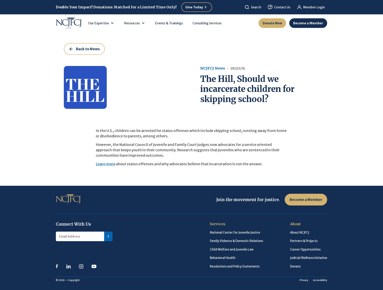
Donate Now (272, 23)
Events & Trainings (169, 23)
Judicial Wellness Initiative (308, 258)
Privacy (304, 280)
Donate (295, 266)
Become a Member (308, 23)
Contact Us (282, 7)
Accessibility (320, 280)
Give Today (194, 7)
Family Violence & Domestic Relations (236, 241)
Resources (132, 23)
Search (256, 7)
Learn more (105, 164)
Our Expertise (98, 23)
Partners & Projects (304, 241)
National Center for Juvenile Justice (235, 232)
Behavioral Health (222, 258)
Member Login (314, 7)
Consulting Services (207, 23)
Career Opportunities (305, 249)
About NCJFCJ (299, 232)
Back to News (88, 49)
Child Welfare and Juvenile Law (232, 249)
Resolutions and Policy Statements (235, 266)
